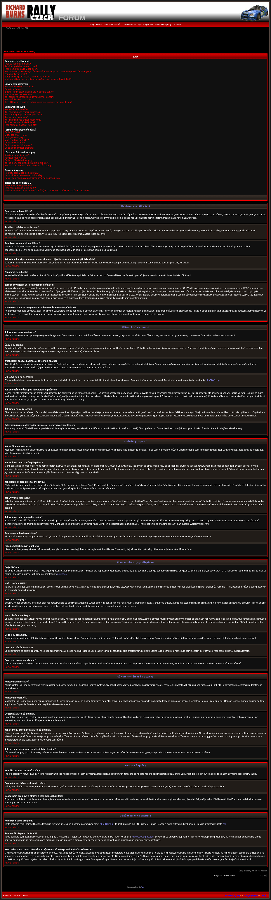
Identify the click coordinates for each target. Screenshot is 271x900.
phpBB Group (213, 380)
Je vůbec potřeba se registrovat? (21, 66)
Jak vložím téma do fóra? (17, 109)
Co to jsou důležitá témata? (18, 145)
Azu (142, 887)
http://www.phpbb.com (143, 836)
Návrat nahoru (12, 221)
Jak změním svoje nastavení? (19, 86)
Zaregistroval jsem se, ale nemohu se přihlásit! (28, 76)
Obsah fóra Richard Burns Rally (19, 52)
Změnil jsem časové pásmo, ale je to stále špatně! (29, 92)
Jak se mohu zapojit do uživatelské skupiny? (27, 163)
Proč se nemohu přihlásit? (18, 63)
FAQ (92, 24)
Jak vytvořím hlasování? (17, 117)
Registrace (148, 24)
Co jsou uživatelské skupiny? (19, 160)
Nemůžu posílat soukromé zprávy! (22, 173)
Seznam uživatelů (112, 24)
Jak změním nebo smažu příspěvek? (23, 112)
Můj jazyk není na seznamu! (18, 94)
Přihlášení (178, 24)
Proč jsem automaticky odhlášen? (21, 69)
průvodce (62, 574)
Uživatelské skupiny (132, 24)
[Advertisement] (135, 39)
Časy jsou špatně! (13, 89)
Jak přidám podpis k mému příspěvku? (24, 114)
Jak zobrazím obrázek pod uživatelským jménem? (29, 97)
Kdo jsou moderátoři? (15, 158)
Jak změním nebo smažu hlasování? (23, 120)
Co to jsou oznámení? (16, 142)
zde (224, 824)
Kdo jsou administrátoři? (17, 155)
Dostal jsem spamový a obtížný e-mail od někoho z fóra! (32, 178)
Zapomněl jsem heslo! (16, 74)
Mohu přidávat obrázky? (17, 140)
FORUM (72, 18)
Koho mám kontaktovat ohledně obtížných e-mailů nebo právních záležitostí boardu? (47, 190)
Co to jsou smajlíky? (15, 137)
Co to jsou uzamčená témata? (19, 148)
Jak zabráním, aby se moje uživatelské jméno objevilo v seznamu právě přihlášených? (48, 71)
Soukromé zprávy (163, 24)
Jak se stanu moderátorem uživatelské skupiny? (29, 165)
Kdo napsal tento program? (18, 185)
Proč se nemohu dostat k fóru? (20, 122)
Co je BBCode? (12, 132)
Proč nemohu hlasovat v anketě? (21, 125)
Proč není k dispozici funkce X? (20, 188)
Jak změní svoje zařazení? (18, 99)
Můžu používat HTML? (16, 135)
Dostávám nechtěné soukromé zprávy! (24, 175)
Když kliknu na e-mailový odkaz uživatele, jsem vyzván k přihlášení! (38, 102)
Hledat (99, 24)
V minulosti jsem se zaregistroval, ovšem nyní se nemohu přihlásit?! (38, 79)
